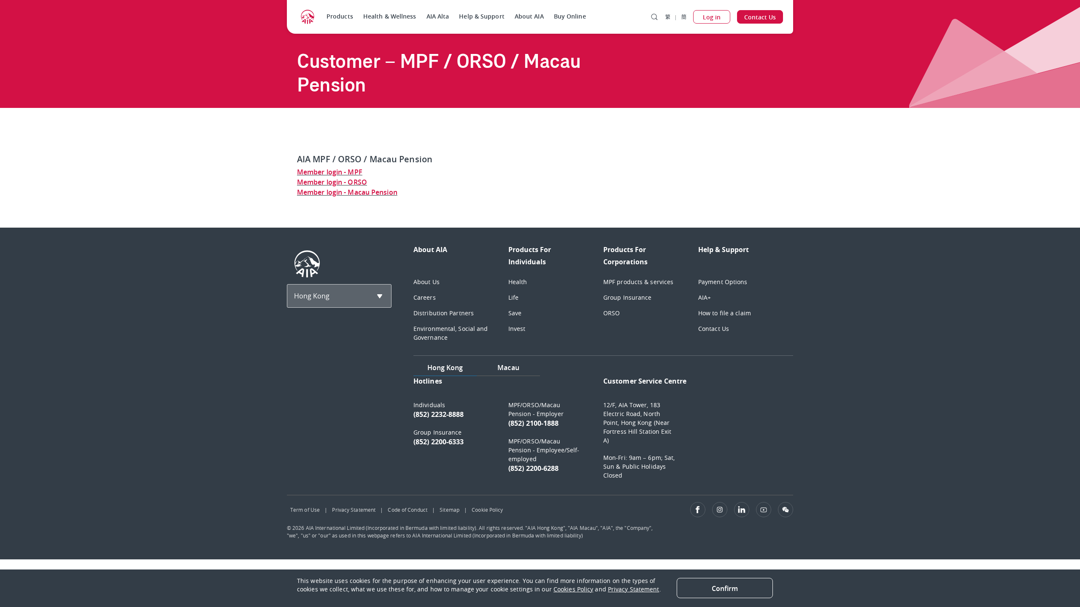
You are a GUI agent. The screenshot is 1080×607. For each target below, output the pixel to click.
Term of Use (305, 509)
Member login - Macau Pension (347, 192)
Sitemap (449, 509)
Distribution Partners (443, 313)
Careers (424, 297)
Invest (517, 329)
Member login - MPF (329, 172)
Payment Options (723, 282)
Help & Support (481, 16)
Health (517, 282)
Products (340, 16)
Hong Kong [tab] (445, 367)
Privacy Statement (353, 509)
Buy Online (570, 16)
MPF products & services (638, 282)
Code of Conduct (407, 509)
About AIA (529, 16)
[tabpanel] (603, 432)
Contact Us (713, 329)
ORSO (611, 313)
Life (513, 297)
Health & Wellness (389, 16)
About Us (426, 282)
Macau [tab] (508, 367)
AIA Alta (438, 16)
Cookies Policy (573, 589)
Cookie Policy (487, 509)
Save (514, 313)
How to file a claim (724, 313)
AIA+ (704, 297)
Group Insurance (627, 297)
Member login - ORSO (332, 182)
